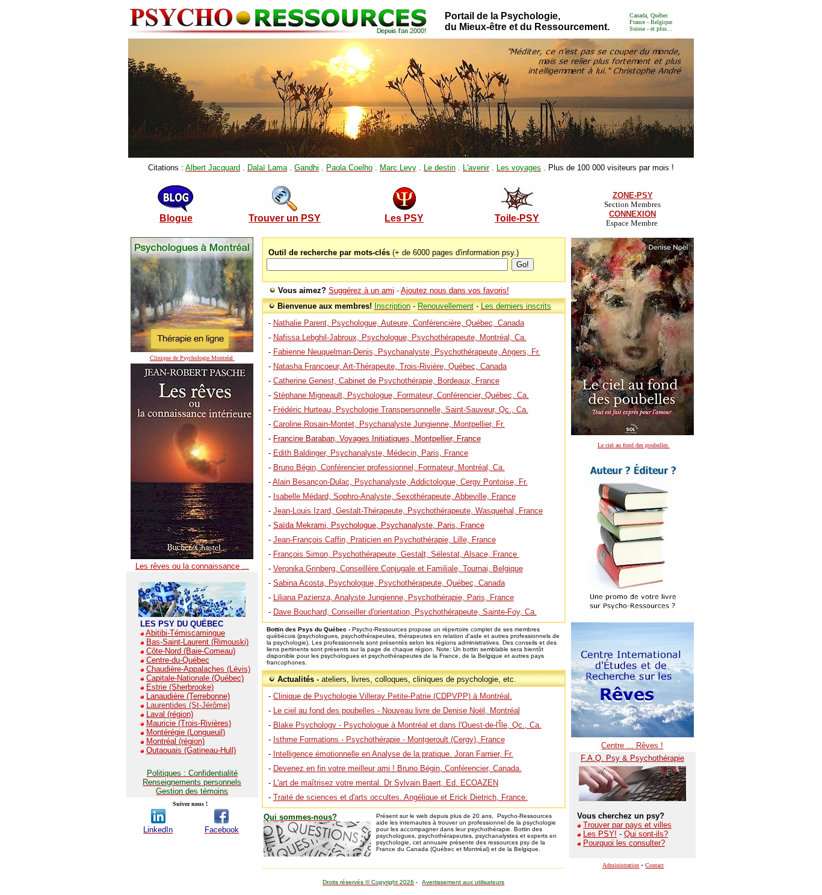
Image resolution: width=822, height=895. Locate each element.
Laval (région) (169, 714)
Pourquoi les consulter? (624, 842)
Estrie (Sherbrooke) (180, 687)
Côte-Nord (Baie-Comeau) (190, 650)
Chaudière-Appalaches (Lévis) (198, 669)
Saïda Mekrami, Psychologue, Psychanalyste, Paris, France (378, 525)
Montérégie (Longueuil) (185, 732)
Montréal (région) (175, 741)
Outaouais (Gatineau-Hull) (191, 750)
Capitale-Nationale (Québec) (195, 678)
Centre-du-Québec (177, 659)
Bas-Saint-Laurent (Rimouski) (197, 641)
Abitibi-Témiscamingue (185, 632)
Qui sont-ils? (646, 833)
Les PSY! (600, 833)
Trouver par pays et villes (627, 824)
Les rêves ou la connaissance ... (192, 566)
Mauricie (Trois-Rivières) (188, 723)
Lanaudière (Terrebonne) (188, 696)
